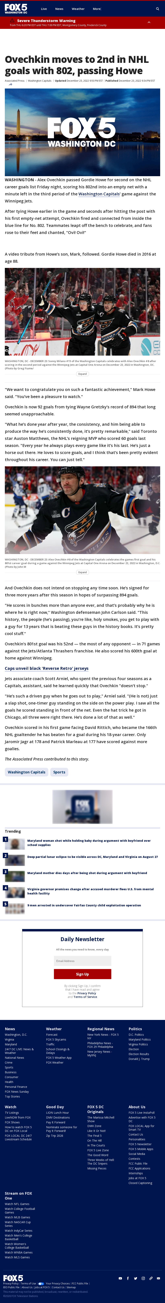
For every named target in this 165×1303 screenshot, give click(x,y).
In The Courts (96, 1145)
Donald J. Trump (139, 1059)
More (97, 9)
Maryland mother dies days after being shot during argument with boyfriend (87, 873)
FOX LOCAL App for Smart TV (141, 1127)
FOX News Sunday (17, 1091)
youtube (120, 1278)
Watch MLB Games (17, 1217)
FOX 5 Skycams (56, 1039)
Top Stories (12, 1096)
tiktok (151, 1278)
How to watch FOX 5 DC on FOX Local (18, 1129)
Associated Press (14, 80)
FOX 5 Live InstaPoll (142, 1112)
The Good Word (97, 1155)
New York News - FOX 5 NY (103, 1036)
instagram (143, 1278)
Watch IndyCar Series (18, 1230)
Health (9, 1082)
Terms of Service (85, 997)
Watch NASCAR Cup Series (18, 1224)
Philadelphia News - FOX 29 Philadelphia (100, 1045)
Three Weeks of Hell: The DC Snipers (100, 1161)
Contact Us (136, 1134)
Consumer (11, 1077)
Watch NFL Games (17, 1204)
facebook (128, 1278)
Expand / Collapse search (157, 9)
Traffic (50, 1044)
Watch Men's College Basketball (18, 1237)
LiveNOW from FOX (18, 1117)
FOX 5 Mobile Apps (141, 1149)
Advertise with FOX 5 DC (142, 1119)
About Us (137, 1106)
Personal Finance (16, 1087)
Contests (134, 1159)
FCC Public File (138, 1163)
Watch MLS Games (17, 1257)
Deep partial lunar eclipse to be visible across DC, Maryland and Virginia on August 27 (92, 857)
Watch (10, 1106)
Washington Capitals (39, 80)
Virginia (9, 1039)
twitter (135, 1278)
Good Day (55, 1106)
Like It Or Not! (96, 1131)
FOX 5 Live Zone (98, 1150)
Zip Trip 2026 (54, 1136)
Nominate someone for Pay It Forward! (61, 1129)
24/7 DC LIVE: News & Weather (19, 1051)
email (158, 1278)
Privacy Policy (86, 993)
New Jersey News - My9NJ (99, 1053)
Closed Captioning (140, 1183)
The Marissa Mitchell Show (100, 1119)
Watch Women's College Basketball (17, 1245)
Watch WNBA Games (19, 1252)
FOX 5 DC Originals (95, 1109)
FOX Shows (12, 1122)
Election (134, 1049)
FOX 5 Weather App (59, 1058)
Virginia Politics (138, 1044)
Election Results (139, 1054)
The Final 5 (94, 1136)
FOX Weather (54, 1062)
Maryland (11, 1044)
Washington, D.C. (16, 1035)
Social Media (137, 1154)
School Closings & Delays (58, 1051)
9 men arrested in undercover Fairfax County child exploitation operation (84, 905)
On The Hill (94, 1140)
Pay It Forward (55, 1122)
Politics (135, 1028)
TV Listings (12, 1112)
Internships (136, 1173)
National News (14, 1058)
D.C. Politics (136, 1035)
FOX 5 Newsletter (140, 1144)
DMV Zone (94, 1126)
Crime (8, 1062)
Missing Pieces (96, 1168)
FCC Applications (139, 1168)
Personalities (137, 1139)
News (10, 1028)
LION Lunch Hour (57, 1112)
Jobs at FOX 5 (137, 1178)
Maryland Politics (140, 1039)
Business (10, 1072)
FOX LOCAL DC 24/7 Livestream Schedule (18, 1137)
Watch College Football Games (20, 1210)
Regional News (100, 1028)
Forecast (52, 1035)
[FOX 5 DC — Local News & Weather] (18, 9)
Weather (54, 1028)
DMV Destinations (58, 1117)
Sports (59, 772)
